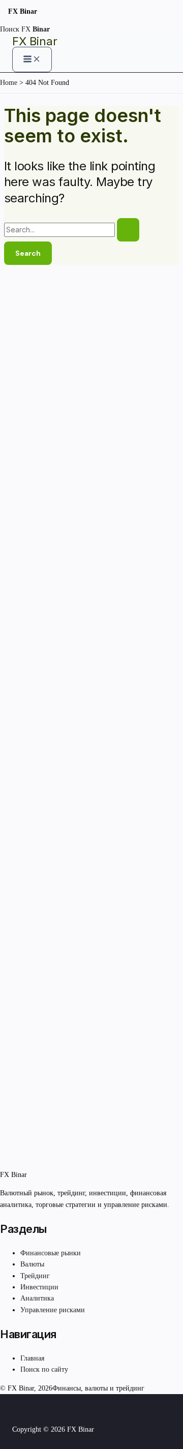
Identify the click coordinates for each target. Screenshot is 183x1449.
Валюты (32, 1264)
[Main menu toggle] (32, 59)
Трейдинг (35, 1276)
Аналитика (37, 1298)
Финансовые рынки (50, 1253)
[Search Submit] (128, 230)
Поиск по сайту (44, 1369)
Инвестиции (39, 1287)
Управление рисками (52, 1310)
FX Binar (34, 41)
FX (35, 29)
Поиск (9, 29)
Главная (32, 1358)
